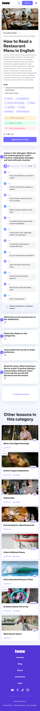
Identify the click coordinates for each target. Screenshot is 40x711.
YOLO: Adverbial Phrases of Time (18, 579)
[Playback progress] (17, 166)
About (20, 670)
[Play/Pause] (5, 166)
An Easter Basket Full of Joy (15, 607)
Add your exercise (21, 394)
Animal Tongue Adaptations (16, 471)
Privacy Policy (7, 705)
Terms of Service (19, 705)
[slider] (8, 166)
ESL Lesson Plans (10, 33)
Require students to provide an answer (21, 307)
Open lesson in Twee (20, 140)
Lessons (20, 657)
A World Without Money (14, 552)
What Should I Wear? (12, 634)
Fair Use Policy (32, 705)
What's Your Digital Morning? (16, 443)
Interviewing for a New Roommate (18, 525)
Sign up (27, 3)
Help (20, 683)
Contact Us (20, 677)
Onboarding (8, 498)
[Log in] (18, 3)
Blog (20, 664)
